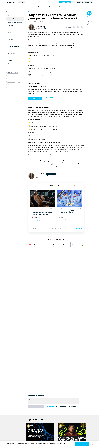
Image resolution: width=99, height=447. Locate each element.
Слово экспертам (30, 7)
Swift (13, 87)
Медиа (22, 2)
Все (9, 15)
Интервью (65, 7)
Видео (72, 7)
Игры (9, 36)
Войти (78, 2)
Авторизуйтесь (50, 406)
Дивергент (41, 28)
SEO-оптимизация (16, 75)
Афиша (21, 7)
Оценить (35, 220)
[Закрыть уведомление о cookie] (92, 444)
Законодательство (12, 57)
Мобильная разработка (14, 29)
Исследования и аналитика (15, 50)
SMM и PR (10, 39)
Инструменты (11, 53)
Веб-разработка (12, 18)
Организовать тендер (65, 2)
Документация (42, 7)
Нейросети (10, 25)
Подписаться (51, 174)
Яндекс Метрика (11, 81)
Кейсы (8, 7)
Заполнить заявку (35, 98)
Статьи (14, 7)
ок (82, 444)
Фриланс (10, 43)
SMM (19, 81)
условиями (34, 443)
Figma (8, 84)
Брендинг (10, 32)
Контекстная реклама (13, 46)
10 (77, 244)
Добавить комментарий (36, 406)
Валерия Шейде (40, 26)
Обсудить (89, 25)
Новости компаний (54, 7)
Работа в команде (17, 84)
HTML (8, 75)
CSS (8, 87)
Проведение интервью (12, 72)
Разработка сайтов (36, 208)
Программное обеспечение (15, 22)
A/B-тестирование (11, 78)
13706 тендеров (48, 97)
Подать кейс (78, 228)
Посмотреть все (77, 186)
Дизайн (10, 60)
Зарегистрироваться (87, 2)
